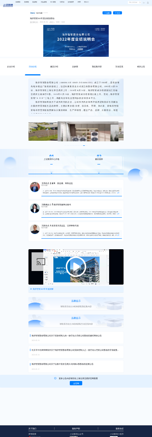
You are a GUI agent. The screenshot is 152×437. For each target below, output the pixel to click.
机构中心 (86, 2)
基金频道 (34, 2)
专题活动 (62, 2)
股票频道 (18, 2)
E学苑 (79, 2)
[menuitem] (18, 2)
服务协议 (120, 429)
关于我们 (32, 429)
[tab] (11, 66)
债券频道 (26, 2)
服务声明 (76, 429)
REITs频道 (53, 2)
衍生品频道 (44, 2)
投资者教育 (71, 2)
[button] (147, 2)
